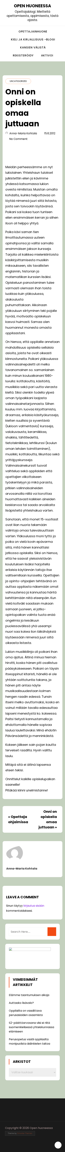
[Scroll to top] (58, 1145)
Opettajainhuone (33, 31)
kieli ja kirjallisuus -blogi (33, 39)
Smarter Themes (24, 1133)
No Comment (18, 139)
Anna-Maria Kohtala (23, 133)
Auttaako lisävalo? (21, 1003)
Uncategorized (18, 81)
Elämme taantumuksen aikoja (29, 995)
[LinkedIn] (36, 1146)
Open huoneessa (32, 6)
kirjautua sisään (33, 906)
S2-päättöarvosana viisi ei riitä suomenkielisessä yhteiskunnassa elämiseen (31, 1027)
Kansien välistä (33, 47)
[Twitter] (29, 1146)
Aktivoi (47, 55)
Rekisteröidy (23, 55)
